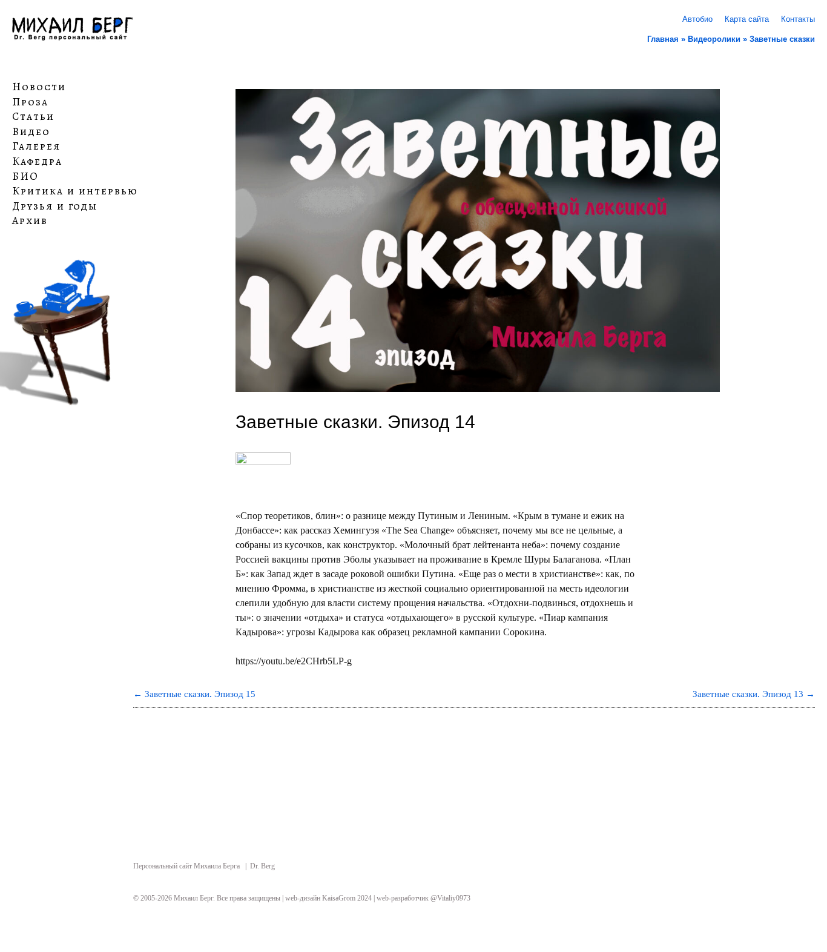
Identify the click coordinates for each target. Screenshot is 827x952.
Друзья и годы (54, 206)
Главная (663, 39)
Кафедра (37, 161)
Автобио (697, 19)
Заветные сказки (782, 39)
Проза (30, 101)
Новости (39, 87)
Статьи (33, 117)
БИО (25, 176)
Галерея (36, 146)
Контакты (798, 19)
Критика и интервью (75, 191)
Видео (31, 132)
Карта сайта (747, 19)
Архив (30, 221)
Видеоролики (714, 39)
